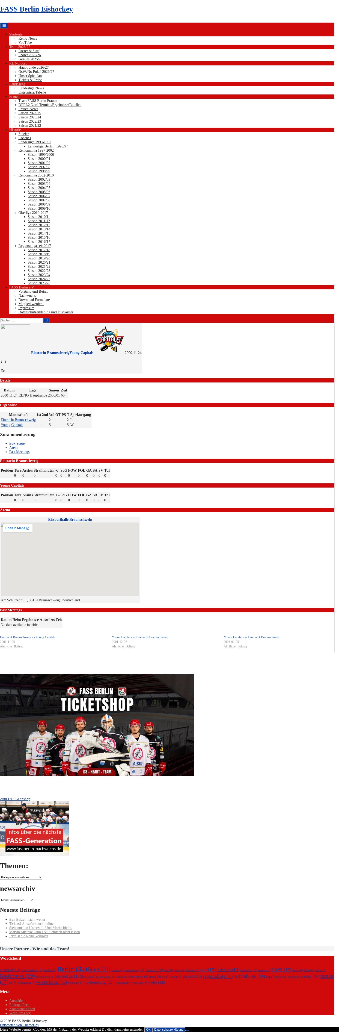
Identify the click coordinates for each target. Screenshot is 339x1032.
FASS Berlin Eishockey (36, 9)
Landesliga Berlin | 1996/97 (48, 146)
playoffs (192, 976)
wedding (122, 982)
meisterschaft (105, 977)
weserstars (139, 982)
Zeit (59, 620)
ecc (208, 969)
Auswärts (47, 620)
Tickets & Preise (30, 80)
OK (148, 1029)
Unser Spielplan (30, 76)
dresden (192, 970)
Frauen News (28, 109)
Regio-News (27, 38)
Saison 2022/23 (29, 121)
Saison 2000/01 (39, 159)
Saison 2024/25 (29, 113)
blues (99, 969)
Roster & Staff (28, 51)
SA (95, 470)
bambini (50, 970)
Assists (27, 470)
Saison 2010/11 (39, 217)
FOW (72, 470)
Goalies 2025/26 (30, 59)
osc (166, 976)
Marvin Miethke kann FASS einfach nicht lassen (44, 932)
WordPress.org (20, 1013)
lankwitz (88, 976)
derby (180, 970)
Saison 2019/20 (39, 258)
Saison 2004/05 (39, 188)
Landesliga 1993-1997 (34, 142)
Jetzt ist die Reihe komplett (28, 936)
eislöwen (264, 970)
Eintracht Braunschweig (18, 420)
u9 (12, 982)
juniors (320, 970)
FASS (281, 969)
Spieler (23, 134)
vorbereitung (99, 982)
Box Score (17, 443)
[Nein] (187, 1030)
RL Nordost (18, 63)
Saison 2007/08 (39, 200)
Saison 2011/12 (39, 221)
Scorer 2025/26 (29, 55)
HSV (309, 970)
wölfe (156, 982)
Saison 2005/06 (39, 192)
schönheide (250, 976)
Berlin (72, 969)
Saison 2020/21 (39, 262)
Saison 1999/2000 (41, 154)
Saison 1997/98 (39, 167)
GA (89, 470)
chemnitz (154, 970)
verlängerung (26, 982)
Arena (13, 448)
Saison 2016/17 (39, 242)
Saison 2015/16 (39, 237)
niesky (141, 976)
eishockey (248, 970)
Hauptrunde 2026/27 (33, 67)
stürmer (281, 977)
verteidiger (75, 982)
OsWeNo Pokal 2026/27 (36, 72)
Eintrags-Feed (19, 1005)
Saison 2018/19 (39, 254)
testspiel (294, 977)
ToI (107, 470)
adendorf (10, 970)
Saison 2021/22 (29, 125)
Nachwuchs (27, 295)
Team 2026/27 (19, 47)
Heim (16, 620)
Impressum (26, 308)
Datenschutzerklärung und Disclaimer (45, 312)
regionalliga (218, 976)
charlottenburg (134, 970)
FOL (81, 470)
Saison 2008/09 (39, 204)
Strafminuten (44, 470)
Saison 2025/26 (39, 283)
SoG (63, 470)
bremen (117, 970)
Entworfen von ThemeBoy (19, 1025)
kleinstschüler (45, 977)
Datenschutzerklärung (168, 1029)
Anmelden (16, 1001)
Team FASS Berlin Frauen (37, 101)
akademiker (32, 970)
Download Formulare (34, 300)
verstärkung (51, 982)
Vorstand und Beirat (33, 291)
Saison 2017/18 (39, 250)
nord (155, 976)
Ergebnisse (30, 620)
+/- (57, 470)
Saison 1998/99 (39, 171)
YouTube (25, 42)
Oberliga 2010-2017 (33, 213)
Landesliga (17, 84)
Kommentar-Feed (22, 1009)
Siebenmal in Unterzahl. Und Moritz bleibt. (40, 928)
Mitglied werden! (31, 304)
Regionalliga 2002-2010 (36, 175)
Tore (17, 470)
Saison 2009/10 (39, 208)
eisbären (228, 969)
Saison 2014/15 (39, 233)
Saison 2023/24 (29, 117)
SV (100, 470)
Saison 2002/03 (39, 179)
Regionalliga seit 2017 (34, 246)
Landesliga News (31, 88)
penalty (176, 976)
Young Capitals (12, 425)
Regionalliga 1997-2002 (36, 150)
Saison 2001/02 (39, 163)
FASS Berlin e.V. (22, 287)
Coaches (24, 138)
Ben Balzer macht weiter (27, 919)
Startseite (15, 34)
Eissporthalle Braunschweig (70, 519)
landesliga (68, 976)
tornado (310, 976)
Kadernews (17, 976)
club (169, 970)
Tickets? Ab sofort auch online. (31, 924)
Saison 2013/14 (39, 229)
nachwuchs (124, 976)
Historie (15, 130)
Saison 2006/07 (39, 196)
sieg (270, 976)
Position (7, 470)
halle (297, 970)
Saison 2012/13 (39, 225)
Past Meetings (19, 452)
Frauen (14, 96)
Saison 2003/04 (39, 183)
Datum (6, 620)
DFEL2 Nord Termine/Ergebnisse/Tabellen (49, 105)
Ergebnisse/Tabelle (32, 92)
